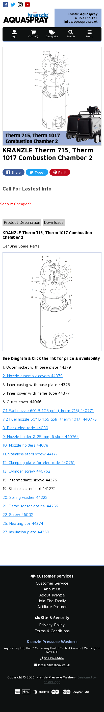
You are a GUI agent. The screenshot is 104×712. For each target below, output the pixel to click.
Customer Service (52, 583)
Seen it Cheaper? (15, 204)
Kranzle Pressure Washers (56, 677)
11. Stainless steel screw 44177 (30, 454)
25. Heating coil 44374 (23, 523)
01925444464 (86, 18)
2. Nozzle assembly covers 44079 (33, 375)
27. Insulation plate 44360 (26, 532)
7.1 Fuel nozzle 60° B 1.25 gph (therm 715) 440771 (48, 410)
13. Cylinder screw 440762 (26, 471)
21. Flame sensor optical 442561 (31, 506)
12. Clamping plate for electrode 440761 (39, 462)
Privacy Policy (52, 624)
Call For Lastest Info (27, 188)
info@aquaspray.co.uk (81, 21)
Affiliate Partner (52, 606)
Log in (14, 36)
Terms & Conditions (52, 630)
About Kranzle (52, 595)
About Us (52, 589)
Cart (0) (33, 36)
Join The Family (52, 600)
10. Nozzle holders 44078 (25, 445)
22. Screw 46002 (18, 514)
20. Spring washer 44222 (25, 497)
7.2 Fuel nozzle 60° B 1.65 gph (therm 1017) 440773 (50, 419)
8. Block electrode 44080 (25, 427)
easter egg (52, 682)
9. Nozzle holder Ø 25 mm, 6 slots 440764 (41, 436)
